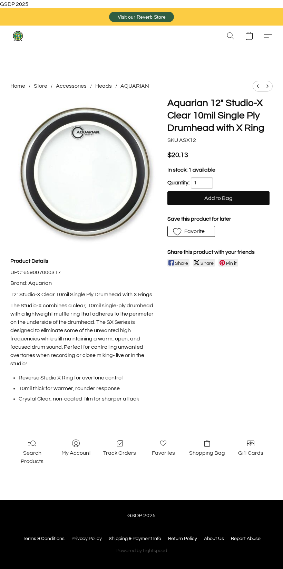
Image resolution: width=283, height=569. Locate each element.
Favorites (163, 453)
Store (40, 86)
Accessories (71, 86)
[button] (141, 17)
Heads (103, 86)
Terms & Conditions (44, 538)
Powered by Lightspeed (141, 550)
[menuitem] (258, 86)
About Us (214, 538)
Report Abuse (246, 538)
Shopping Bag (207, 453)
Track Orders (119, 453)
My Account (76, 453)
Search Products (32, 457)
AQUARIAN (134, 86)
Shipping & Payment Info (135, 538)
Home (17, 86)
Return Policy (182, 538)
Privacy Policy (86, 538)
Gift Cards (250, 453)
